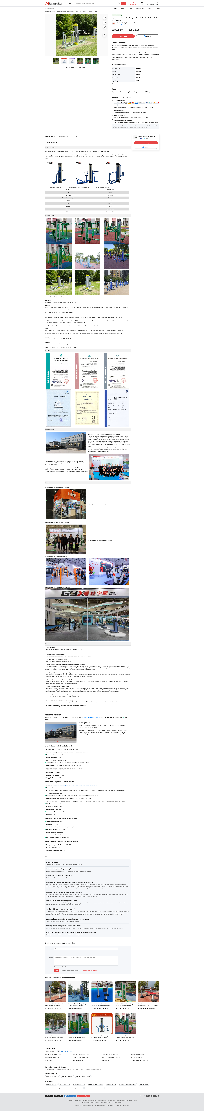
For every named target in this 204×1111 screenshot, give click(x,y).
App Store (48, 1096)
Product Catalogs (67, 1051)
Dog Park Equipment (78, 1060)
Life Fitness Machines (67, 1076)
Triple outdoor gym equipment (80, 1057)
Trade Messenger (70, 1096)
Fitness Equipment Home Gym (53, 1088)
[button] (119, 3)
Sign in (157, 4)
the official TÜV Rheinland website (91, 717)
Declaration (118, 1105)
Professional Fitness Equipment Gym (73, 1088)
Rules (158, 8)
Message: (51, 957)
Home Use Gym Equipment (52, 1076)
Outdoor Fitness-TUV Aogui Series (53, 1054)
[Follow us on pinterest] (156, 1096)
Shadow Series (105, 1060)
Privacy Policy (126, 1105)
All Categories (50, 8)
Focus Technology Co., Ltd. (91, 1105)
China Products (77, 1100)
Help (131, 8)
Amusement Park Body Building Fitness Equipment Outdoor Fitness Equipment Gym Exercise (124, 1037)
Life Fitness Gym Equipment (83, 1076)
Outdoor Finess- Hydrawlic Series (110, 1054)
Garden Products (49, 1060)
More (46, 1091)
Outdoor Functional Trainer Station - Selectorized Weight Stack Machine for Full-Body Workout (100, 1005)
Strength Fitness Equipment (91, 11)
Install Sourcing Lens (84, 1096)
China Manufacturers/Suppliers (89, 1100)
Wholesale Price (111, 1100)
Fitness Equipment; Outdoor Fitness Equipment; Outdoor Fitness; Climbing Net (76, 785)
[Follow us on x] (149, 1096)
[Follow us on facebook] (147, 1096)
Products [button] (70, 3)
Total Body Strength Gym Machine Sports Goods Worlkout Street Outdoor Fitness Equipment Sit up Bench (148, 1005)
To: (52, 953)
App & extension (140, 8)
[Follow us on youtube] (154, 1096)
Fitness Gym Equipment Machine (127, 1084)
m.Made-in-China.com (106, 1102)
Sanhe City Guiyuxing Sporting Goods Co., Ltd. (126, 23)
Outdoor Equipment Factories (95, 1084)
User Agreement (110, 1105)
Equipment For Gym (111, 1084)
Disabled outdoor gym (136, 1057)
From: (52, 949)
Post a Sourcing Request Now (89, 970)
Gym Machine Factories (79, 1084)
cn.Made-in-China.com (117, 1102)
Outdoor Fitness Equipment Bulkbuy (94, 1088)
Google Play (58, 1096)
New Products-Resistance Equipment (111, 1057)
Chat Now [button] (149, 36)
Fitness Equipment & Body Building (73, 11)
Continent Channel (121, 1100)
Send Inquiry (123, 36)
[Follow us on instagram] (151, 1096)
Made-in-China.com (95, 1102)
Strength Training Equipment (52, 1057)
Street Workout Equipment (137, 1054)
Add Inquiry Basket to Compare (76, 67)
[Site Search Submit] (123, 3)
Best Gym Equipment (144, 1084)
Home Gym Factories (51, 1084)
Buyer (122, 8)
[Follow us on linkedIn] (158, 1096)
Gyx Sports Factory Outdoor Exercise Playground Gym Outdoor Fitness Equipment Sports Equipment (77, 1037)
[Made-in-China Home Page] (53, 3)
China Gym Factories (65, 1084)
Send (56, 970)
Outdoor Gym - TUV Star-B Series (81, 1054)
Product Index (129, 1100)
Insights (135, 1100)
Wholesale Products (102, 1100)
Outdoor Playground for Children (139, 1060)
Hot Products (70, 1100)
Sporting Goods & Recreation (56, 11)
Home (46, 11)
